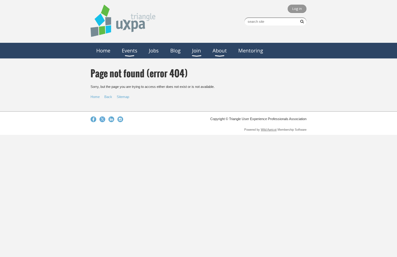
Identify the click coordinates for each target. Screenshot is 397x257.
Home (95, 97)
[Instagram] (120, 119)
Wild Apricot (269, 129)
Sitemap (123, 97)
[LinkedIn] (111, 119)
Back (108, 97)
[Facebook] (93, 119)
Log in (297, 8)
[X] (102, 119)
